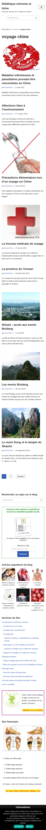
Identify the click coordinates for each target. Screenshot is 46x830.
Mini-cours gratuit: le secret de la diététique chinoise (23, 665)
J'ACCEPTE (19, 826)
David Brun (9, 87)
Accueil (15, 29)
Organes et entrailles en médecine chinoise (19, 653)
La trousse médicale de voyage (23, 243)
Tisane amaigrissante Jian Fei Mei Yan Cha (19, 661)
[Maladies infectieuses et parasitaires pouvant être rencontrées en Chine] (23, 57)
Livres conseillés (8, 684)
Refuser (30, 826)
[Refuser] (43, 819)
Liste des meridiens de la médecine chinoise (21, 649)
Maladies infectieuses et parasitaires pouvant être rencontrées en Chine (18, 79)
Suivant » (20, 476)
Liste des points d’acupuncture (14, 672)
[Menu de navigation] (41, 7)
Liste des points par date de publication (18, 676)
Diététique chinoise (9, 657)
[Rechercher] (36, 17)
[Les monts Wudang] (23, 366)
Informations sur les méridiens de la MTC (19, 645)
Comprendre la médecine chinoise (15, 622)
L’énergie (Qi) (8, 634)
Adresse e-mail (23, 546)
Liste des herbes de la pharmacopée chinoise (19, 680)
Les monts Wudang (15, 384)
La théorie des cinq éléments (14, 630)
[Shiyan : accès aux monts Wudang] (23, 306)
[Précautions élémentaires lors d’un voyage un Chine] (23, 153)
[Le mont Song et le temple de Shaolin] (23, 423)
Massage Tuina (8, 668)
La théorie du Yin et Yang (12, 626)
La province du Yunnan (17, 268)
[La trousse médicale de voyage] (23, 222)
